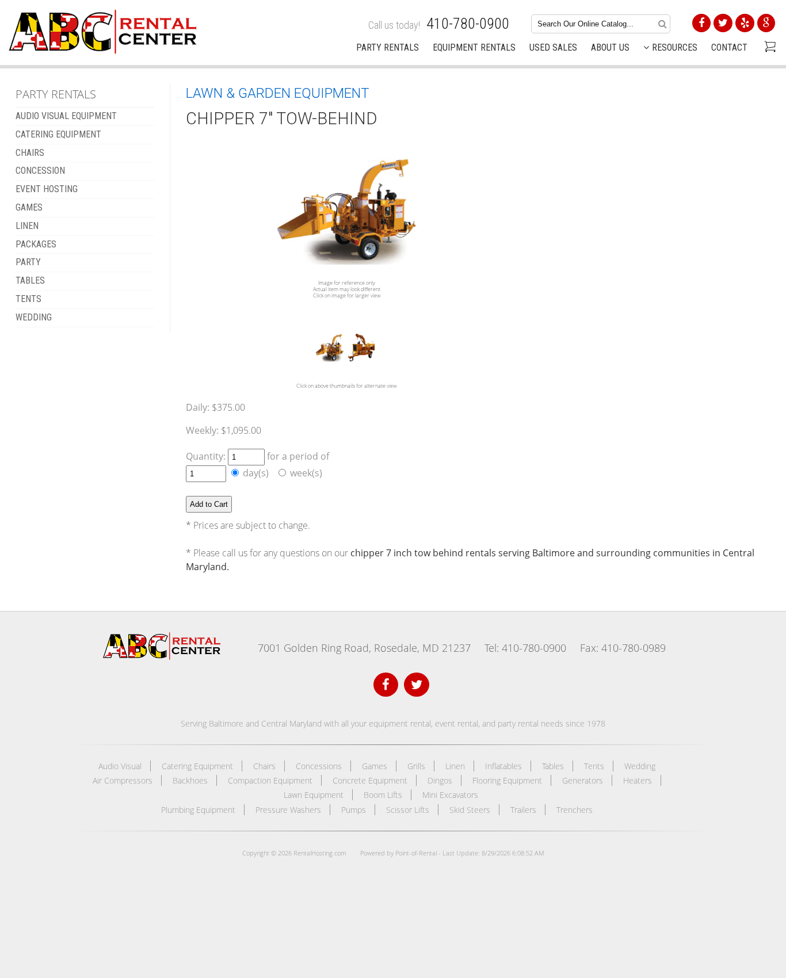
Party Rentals (387, 47)
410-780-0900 (467, 23)
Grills (416, 766)
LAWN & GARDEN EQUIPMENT (277, 93)
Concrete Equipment (370, 780)
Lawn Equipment (314, 794)
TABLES (30, 280)
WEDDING (34, 317)
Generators (582, 780)
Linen (455, 766)
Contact (729, 47)
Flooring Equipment (507, 780)
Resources (674, 47)
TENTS (28, 298)
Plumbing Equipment (198, 809)
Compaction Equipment (270, 780)
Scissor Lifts (407, 809)
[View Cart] (768, 47)
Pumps (353, 809)
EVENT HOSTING (47, 189)
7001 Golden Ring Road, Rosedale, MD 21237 (364, 648)
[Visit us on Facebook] (385, 685)
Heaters (637, 780)
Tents (594, 766)
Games (374, 766)
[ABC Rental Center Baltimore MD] (161, 657)
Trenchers (574, 809)
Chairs (264, 766)
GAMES (29, 207)
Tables (553, 766)
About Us (610, 47)
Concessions (319, 766)
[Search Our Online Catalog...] (662, 23)
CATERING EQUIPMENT (58, 134)
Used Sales (553, 47)
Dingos (440, 780)
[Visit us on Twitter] (416, 685)
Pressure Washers (288, 809)
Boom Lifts (383, 794)
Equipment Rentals (474, 47)
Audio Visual (120, 766)
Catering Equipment (197, 766)
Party (28, 262)
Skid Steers (469, 809)
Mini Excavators (450, 794)
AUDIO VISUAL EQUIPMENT (66, 115)
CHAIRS (30, 152)
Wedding (639, 766)
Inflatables (503, 766)
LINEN (27, 225)
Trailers (523, 809)
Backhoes (190, 780)
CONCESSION (40, 170)
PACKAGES (36, 244)
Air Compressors (122, 780)
